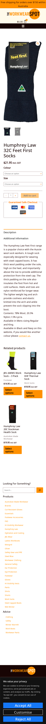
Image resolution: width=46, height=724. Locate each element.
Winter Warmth (12, 624)
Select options (9, 390)
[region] (23, 700)
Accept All (23, 705)
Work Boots (10, 628)
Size (6, 178)
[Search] (39, 490)
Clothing (9, 616)
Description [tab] (10, 232)
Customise (23, 712)
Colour (7, 167)
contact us (24, 335)
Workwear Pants (12, 632)
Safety (8, 620)
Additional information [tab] (16, 238)
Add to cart (30, 195)
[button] (23, 25)
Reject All (23, 719)
